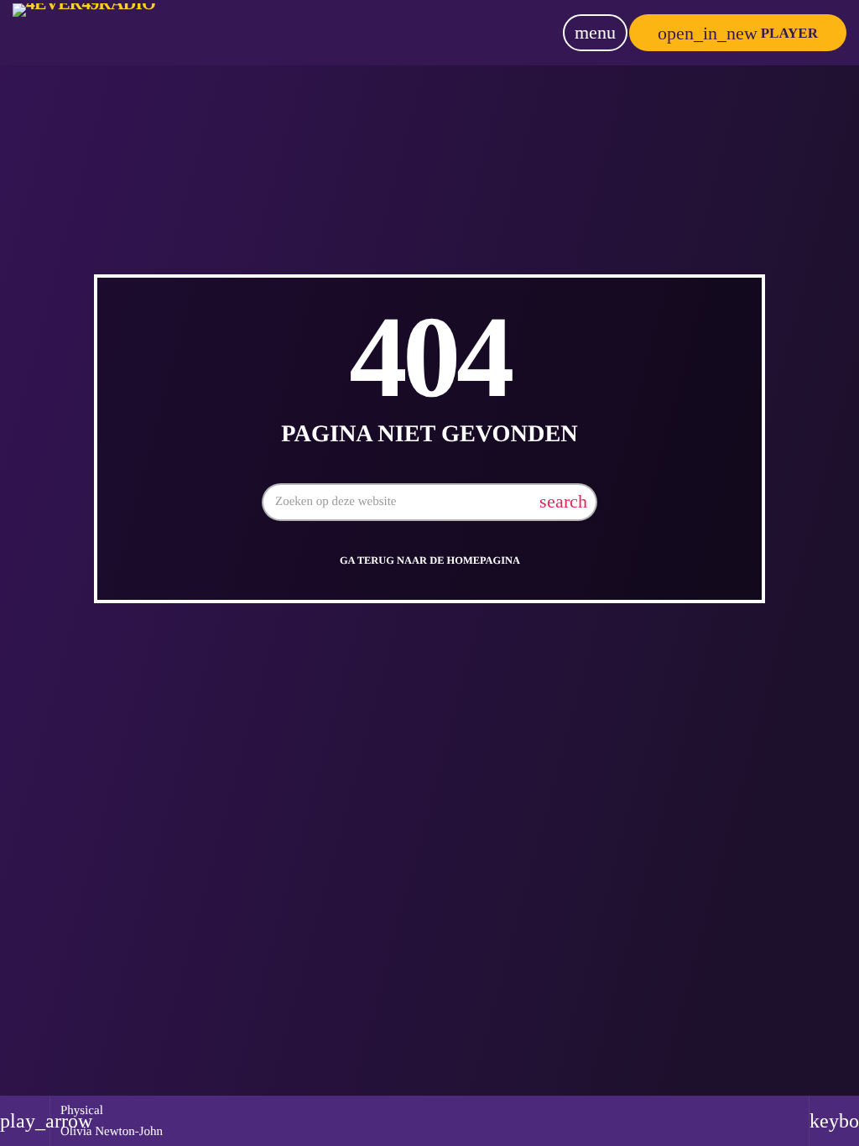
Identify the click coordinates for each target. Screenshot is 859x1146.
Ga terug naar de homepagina (430, 560)
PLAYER (738, 33)
